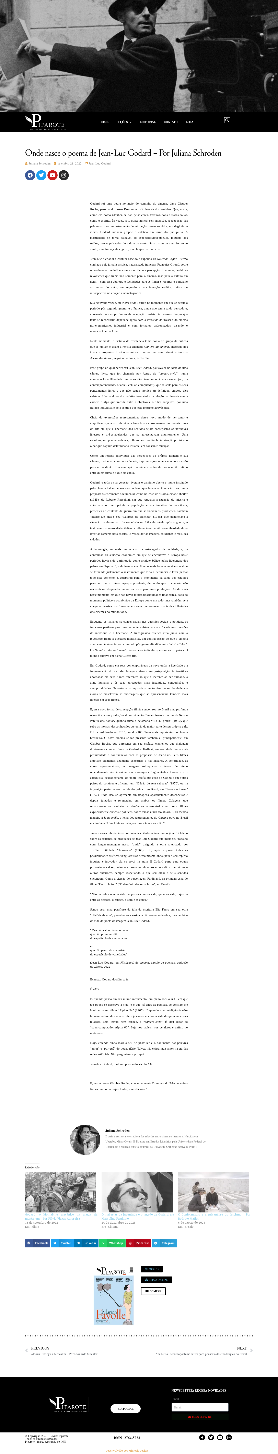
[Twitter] (41, 175)
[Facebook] (30, 175)
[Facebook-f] (202, 1437)
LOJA (189, 122)
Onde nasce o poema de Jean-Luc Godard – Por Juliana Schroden (123, 152)
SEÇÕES (122, 122)
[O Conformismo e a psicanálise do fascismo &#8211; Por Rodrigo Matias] (214, 1192)
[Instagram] (64, 175)
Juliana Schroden (40, 163)
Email (175, 1399)
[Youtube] (52, 175)
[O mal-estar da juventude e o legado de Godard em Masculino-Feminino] (138, 1192)
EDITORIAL (148, 122)
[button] (227, 120)
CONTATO (171, 122)
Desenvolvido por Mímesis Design (127, 1450)
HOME (104, 122)
